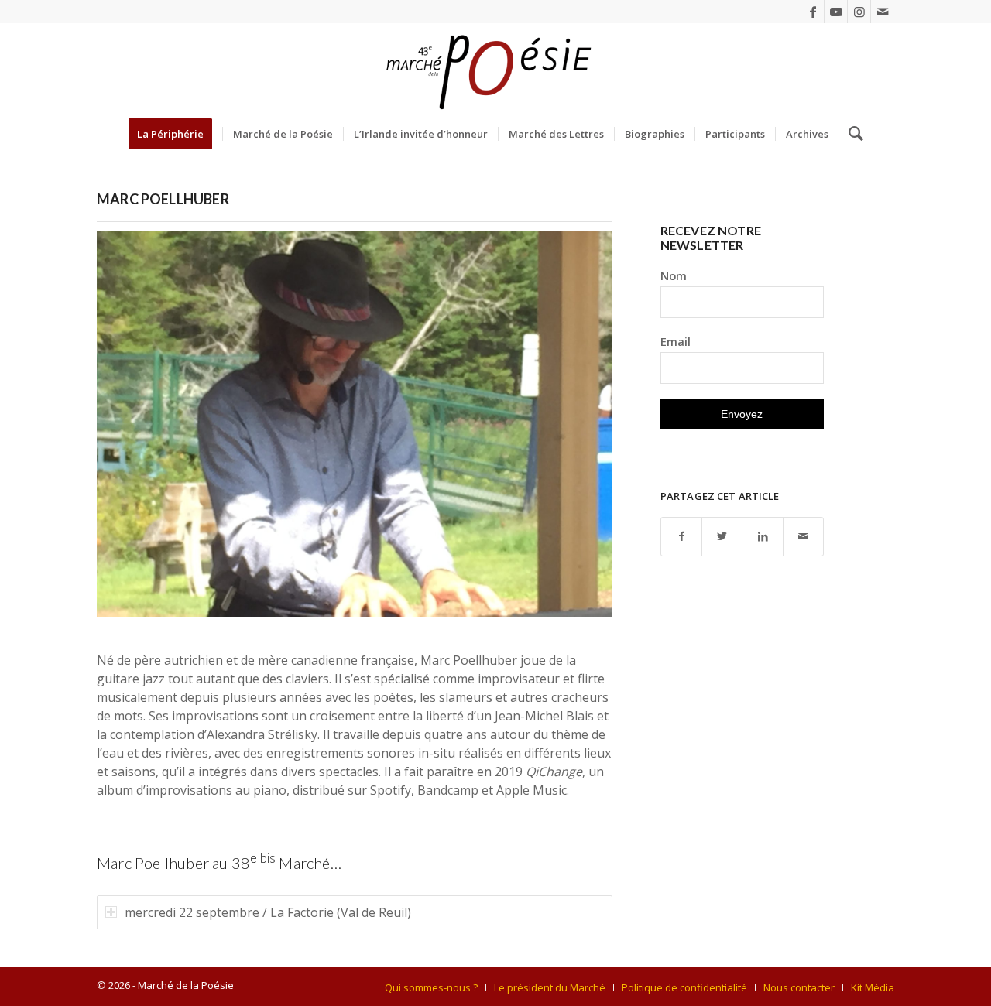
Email (675, 341)
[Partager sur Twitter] (722, 537)
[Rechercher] (850, 134)
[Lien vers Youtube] (836, 11)
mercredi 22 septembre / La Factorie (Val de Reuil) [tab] (268, 912)
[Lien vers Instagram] (859, 11)
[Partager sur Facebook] (681, 537)
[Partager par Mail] (803, 537)
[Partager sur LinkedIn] (762, 537)
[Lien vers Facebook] (812, 11)
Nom (673, 275)
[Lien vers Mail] (882, 11)
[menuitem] (175, 134)
